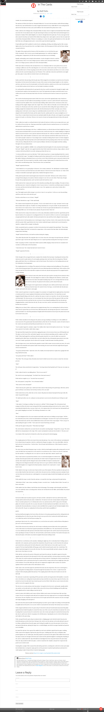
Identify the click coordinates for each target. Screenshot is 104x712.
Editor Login (52, 709)
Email (17, 690)
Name (17, 683)
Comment (18, 678)
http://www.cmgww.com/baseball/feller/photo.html (47, 653)
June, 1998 (49, 13)
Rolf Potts (28, 658)
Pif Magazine (22, 711)
